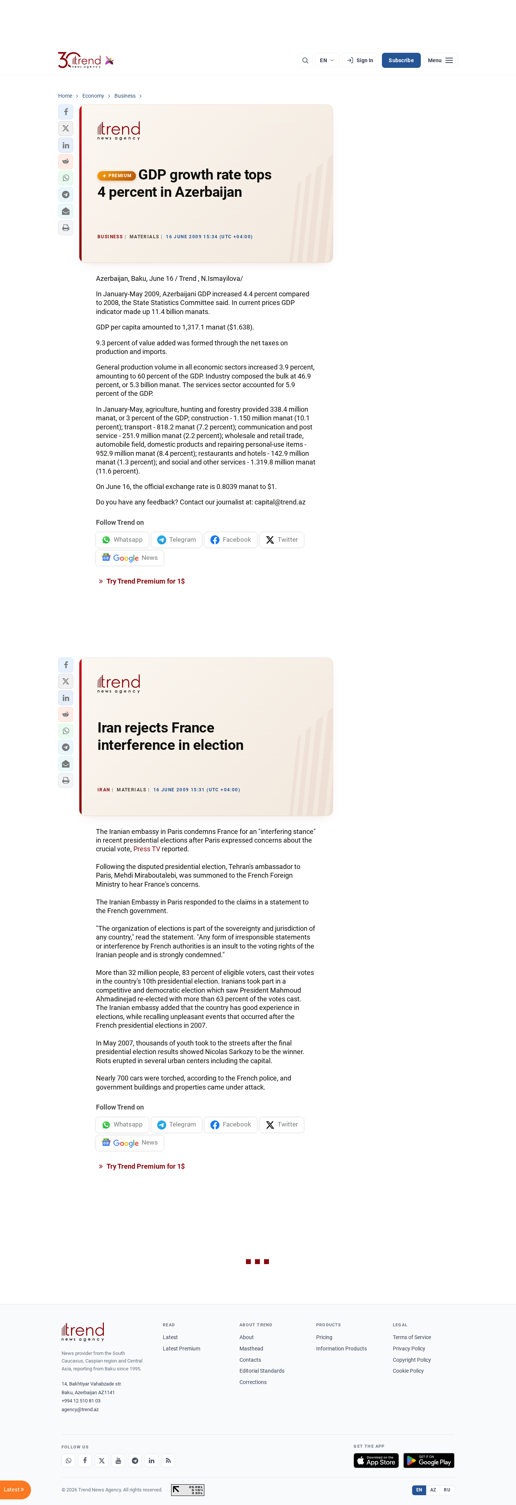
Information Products (341, 1349)
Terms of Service (412, 1337)
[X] (101, 1460)
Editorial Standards (261, 1371)
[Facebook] (85, 1460)
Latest (170, 1337)
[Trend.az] (86, 60)
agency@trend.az (80, 1409)
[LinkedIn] (151, 1460)
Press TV (146, 849)
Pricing (324, 1337)
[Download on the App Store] (376, 1460)
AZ (433, 1490)
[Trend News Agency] (83, 1332)
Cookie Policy (408, 1371)
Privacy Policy (409, 1349)
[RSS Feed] (168, 1460)
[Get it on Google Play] (428, 1460)
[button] (66, 112)
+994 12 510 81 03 (81, 1401)
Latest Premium (181, 1349)
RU (447, 1490)
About (246, 1337)
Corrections (253, 1382)
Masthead (251, 1349)
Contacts (250, 1360)
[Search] (305, 60)
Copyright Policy (412, 1360)
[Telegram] (135, 1460)
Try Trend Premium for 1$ (145, 581)
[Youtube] (118, 1460)
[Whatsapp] (68, 1460)
